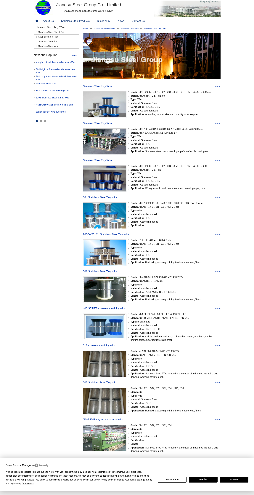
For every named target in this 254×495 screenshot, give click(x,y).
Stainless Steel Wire (130, 29)
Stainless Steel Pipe (48, 37)
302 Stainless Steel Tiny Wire (100, 382)
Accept (234, 479)
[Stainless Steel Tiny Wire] (104, 116)
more (74, 55)
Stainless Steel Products (75, 20)
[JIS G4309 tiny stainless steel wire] (104, 449)
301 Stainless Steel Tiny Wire (100, 271)
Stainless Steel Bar (47, 41)
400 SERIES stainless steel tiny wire (104, 308)
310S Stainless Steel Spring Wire (52, 97)
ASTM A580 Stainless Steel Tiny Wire (54, 104)
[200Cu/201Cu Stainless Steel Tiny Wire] (104, 264)
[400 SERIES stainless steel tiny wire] (104, 338)
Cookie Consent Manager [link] (18, 465)
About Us (48, 20)
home (36, 21)
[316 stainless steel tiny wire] (104, 375)
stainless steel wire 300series (51, 112)
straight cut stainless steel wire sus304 (55, 62)
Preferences (172, 479)
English (204, 1)
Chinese (214, 1)
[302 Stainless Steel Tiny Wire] (104, 412)
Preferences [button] (28, 483)
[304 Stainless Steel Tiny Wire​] (104, 227)
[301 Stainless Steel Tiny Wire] (104, 301)
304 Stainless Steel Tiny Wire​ (100, 197)
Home (85, 29)
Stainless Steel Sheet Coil (51, 32)
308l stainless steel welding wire (52, 90)
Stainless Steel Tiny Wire (155, 29)
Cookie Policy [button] (100, 479)
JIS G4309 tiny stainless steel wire (103, 419)
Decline (203, 479)
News (121, 20)
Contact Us (138, 20)
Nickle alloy (103, 20)
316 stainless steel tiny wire (99, 345)
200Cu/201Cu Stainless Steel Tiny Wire (106, 234)
